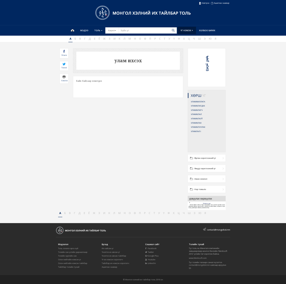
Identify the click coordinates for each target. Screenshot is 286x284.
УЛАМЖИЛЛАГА (198, 101)
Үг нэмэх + (187, 30)
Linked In (151, 263)
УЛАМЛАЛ (196, 131)
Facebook (152, 248)
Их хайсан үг (108, 248)
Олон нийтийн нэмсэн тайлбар (72, 263)
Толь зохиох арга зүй (68, 248)
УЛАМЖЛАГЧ (197, 110)
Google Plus (153, 255)
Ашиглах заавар (221, 3)
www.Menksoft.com (198, 258)
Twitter (150, 252)
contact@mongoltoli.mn (218, 229)
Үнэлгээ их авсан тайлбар (114, 255)
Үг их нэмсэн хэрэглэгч (112, 259)
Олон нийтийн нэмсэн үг (69, 259)
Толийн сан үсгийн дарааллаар (72, 252)
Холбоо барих (207, 30)
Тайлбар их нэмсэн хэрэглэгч (115, 263)
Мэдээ (84, 30)
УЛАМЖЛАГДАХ (198, 105)
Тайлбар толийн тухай (68, 267)
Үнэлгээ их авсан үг (111, 252)
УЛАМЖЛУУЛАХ (198, 127)
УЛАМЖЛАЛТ (197, 118)
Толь (97, 30)
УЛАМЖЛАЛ (196, 114)
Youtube (151, 259)
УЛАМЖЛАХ (196, 123)
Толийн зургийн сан (67, 255)
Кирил (113, 30)
